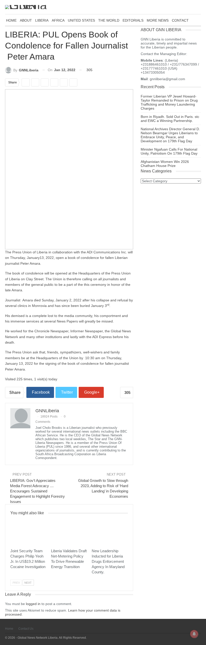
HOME (11, 20)
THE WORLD (108, 20)
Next (28, 582)
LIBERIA (41, 20)
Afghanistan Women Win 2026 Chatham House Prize (165, 164)
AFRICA (58, 20)
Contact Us (25, 628)
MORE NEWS (158, 20)
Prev (16, 582)
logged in (33, 604)
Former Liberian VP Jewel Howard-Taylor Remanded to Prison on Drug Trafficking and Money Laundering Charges (169, 102)
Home (9, 628)
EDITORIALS (133, 20)
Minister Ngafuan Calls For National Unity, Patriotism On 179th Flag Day (169, 151)
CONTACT (180, 20)
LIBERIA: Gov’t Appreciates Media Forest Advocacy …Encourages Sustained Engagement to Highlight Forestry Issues (37, 491)
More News (12, 520)
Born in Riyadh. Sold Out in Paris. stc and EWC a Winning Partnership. (170, 119)
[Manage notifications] (194, 634)
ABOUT (26, 20)
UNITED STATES (81, 20)
